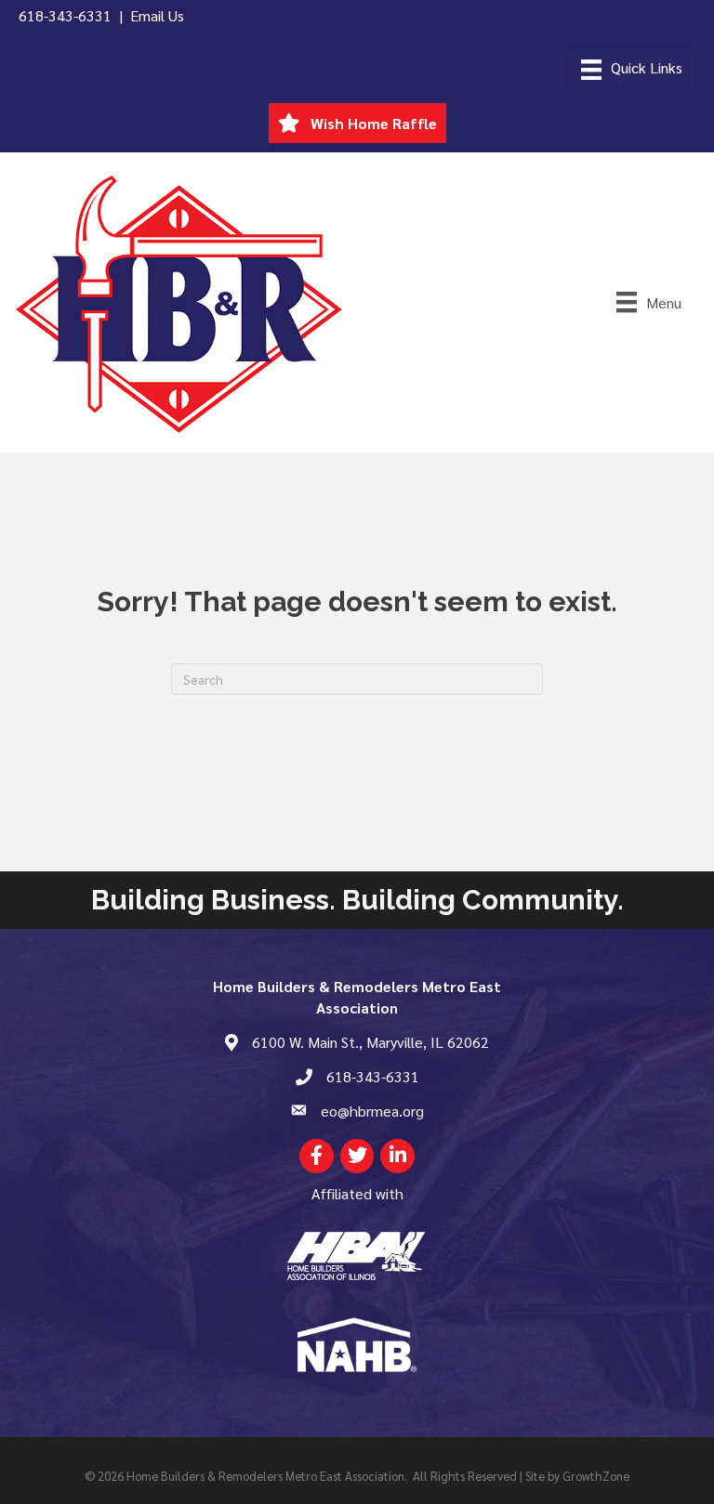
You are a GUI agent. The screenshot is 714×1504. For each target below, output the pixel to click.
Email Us (157, 15)
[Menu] (631, 69)
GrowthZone (595, 1476)
